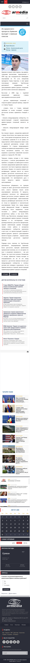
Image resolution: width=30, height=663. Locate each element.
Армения (13, 50)
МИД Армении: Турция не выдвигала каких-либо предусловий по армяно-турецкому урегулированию (14, 327)
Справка (4, 634)
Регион (8, 48)
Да (5, 581)
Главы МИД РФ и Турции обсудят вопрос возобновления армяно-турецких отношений (13, 286)
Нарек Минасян (10, 45)
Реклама (24, 624)
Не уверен (6, 585)
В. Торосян (18, 661)
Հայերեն (14, 274)
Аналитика (21, 632)
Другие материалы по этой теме (13, 280)
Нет (5, 583)
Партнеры (17, 624)
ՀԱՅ (2, 1)
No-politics (9, 634)
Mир (3, 632)
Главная (6, 624)
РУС (6, 1)
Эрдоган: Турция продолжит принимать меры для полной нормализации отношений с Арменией (12, 300)
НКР (11, 632)
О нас (11, 624)
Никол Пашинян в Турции (11, 338)
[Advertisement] (15, 369)
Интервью (15, 634)
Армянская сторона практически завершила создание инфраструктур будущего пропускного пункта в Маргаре (14, 314)
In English (5, 274)
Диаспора (16, 632)
